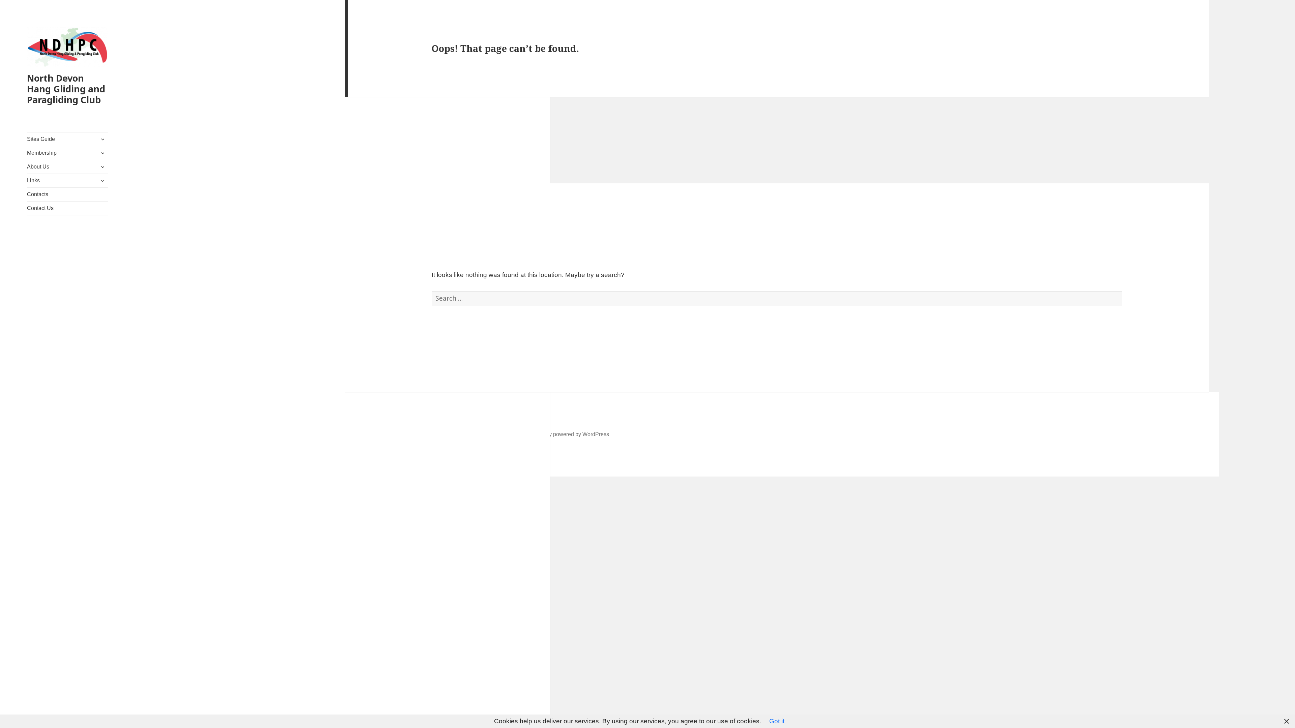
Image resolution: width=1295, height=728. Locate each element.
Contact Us (40, 208)
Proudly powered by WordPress (571, 434)
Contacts (37, 194)
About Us (38, 167)
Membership (42, 153)
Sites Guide (41, 139)
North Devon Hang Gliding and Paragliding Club (66, 89)
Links (33, 180)
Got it (776, 721)
